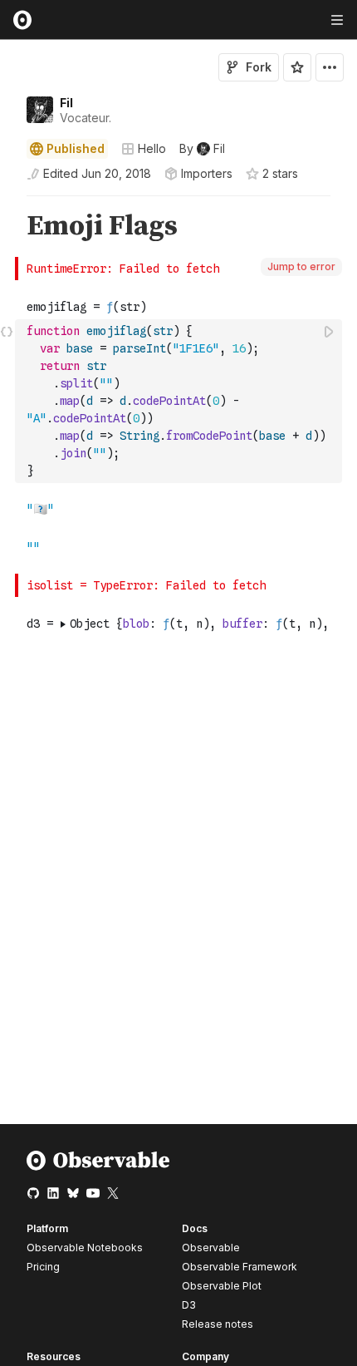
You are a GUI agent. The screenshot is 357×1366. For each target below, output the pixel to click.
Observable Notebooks (85, 1247)
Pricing (43, 1266)
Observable (211, 1247)
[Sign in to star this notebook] (297, 67)
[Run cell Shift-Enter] (329, 331)
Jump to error (301, 266)
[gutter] (8, 226)
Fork (258, 67)
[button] (7, 203)
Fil (66, 103)
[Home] (98, 1167)
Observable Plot (222, 1286)
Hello (152, 148)
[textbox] (180, 401)
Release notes (217, 1324)
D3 (189, 1305)
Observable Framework (239, 1266)
